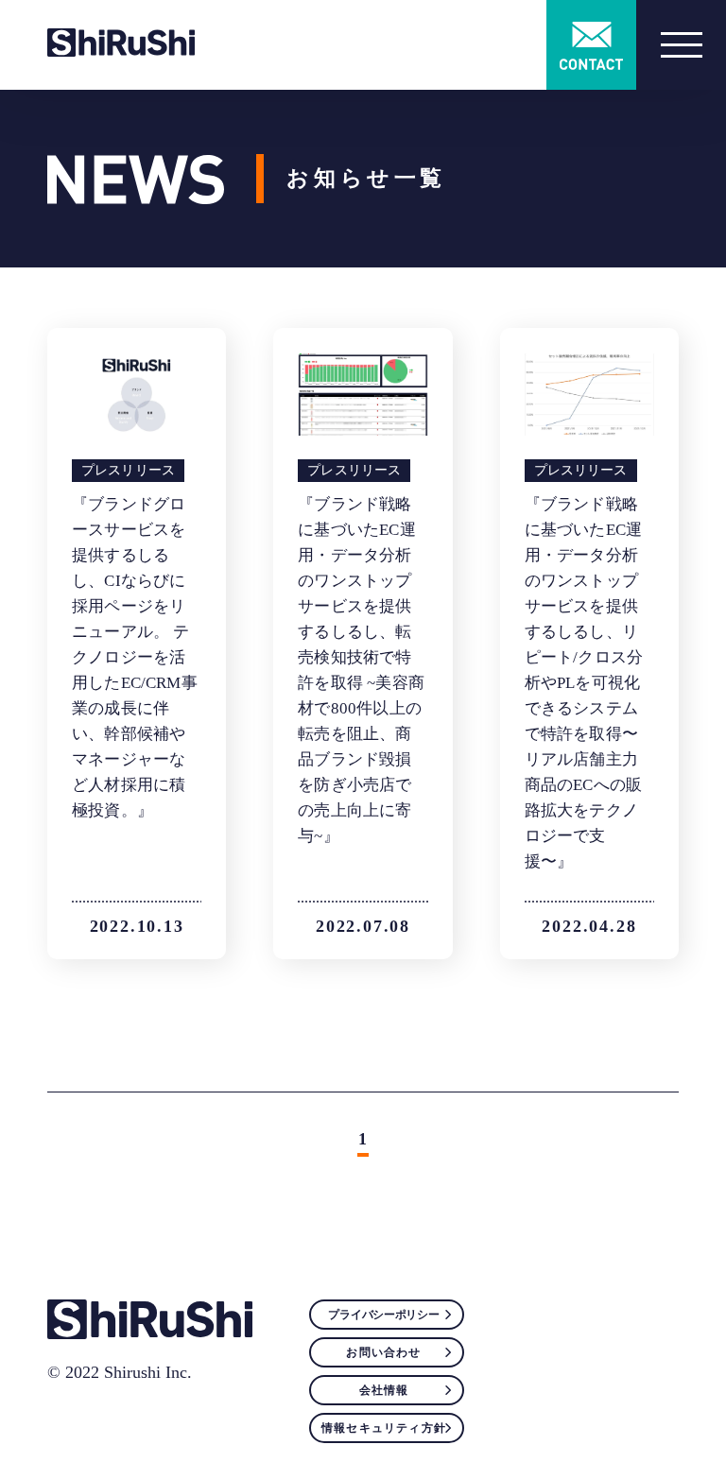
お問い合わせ (383, 1352)
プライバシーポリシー (383, 1314)
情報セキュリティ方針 (383, 1428)
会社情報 (384, 1390)
